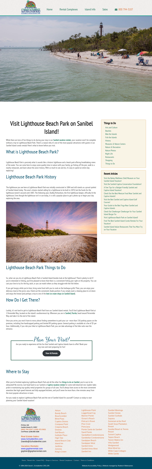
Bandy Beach (60, 413)
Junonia (58, 449)
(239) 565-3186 (34, 432)
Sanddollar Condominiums (92, 438)
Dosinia (58, 430)
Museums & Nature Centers (115, 144)
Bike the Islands (111, 134)
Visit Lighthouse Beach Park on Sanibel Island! (121, 217)
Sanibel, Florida (71, 313)
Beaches (108, 131)
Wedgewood (113, 445)
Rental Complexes (69, 9)
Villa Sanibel (113, 443)
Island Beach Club (63, 441)
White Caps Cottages (117, 451)
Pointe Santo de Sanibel (91, 429)
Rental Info (31, 460)
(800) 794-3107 (27, 429)
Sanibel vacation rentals (62, 140)
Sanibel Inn (86, 451)
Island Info (90, 9)
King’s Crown (60, 452)
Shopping (108, 160)
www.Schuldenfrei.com (32, 439)
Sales (105, 9)
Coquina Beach (61, 427)
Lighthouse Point (88, 410)
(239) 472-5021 (40, 429)
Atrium (57, 411)
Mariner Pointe (87, 416)
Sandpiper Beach (88, 440)
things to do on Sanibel (70, 382)
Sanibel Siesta (114, 413)
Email (116, 9)
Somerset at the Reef (117, 421)
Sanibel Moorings (115, 410)
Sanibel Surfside (115, 416)
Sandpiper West (88, 443)
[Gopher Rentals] (31, 7)
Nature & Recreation (113, 147)
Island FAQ (40, 460)
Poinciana (85, 427)
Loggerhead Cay (88, 413)
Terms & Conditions (87, 460)
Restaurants (109, 157)
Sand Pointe (86, 432)
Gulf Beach (59, 432)
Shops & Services (52, 460)
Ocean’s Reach (88, 419)
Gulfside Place (61, 435)
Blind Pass (59, 419)
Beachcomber (61, 416)
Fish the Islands (111, 137)
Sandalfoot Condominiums (92, 435)
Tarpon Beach (114, 437)
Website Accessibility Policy (92, 466)
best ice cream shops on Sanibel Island (60, 293)
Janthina (58, 446)
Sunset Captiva (114, 434)
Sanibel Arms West (89, 449)
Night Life (109, 154)
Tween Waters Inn (115, 440)
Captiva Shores (61, 421)
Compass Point (61, 424)
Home (49, 9)
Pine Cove (85, 424)
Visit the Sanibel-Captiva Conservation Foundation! (122, 184)
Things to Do (110, 163)
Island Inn (59, 443)
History (108, 140)
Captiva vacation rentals (56, 385)
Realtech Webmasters (125, 466)
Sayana (111, 419)
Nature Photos (110, 150)
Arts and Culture (111, 127)
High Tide (59, 438)
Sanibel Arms (87, 446)
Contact (76, 460)
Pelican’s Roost (88, 421)
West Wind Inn (114, 448)
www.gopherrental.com (32, 448)
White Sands (113, 454)
